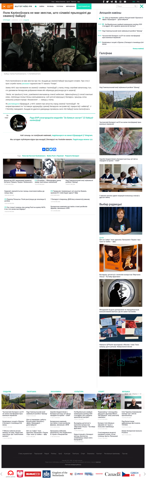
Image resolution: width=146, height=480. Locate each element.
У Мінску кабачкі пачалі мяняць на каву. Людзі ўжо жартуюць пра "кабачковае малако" (12, 433)
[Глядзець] (36, 180)
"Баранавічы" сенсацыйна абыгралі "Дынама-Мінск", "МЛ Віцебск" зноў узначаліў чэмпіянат (108, 414)
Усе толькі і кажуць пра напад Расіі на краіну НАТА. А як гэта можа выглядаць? (25, 208)
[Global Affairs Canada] (102, 474)
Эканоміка (56, 392)
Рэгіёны (53, 454)
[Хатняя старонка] (23, 6)
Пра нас (125, 454)
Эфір (78, 1)
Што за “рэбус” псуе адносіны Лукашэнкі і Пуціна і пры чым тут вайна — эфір (37, 432)
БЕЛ (134, 2)
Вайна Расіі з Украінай (55, 156)
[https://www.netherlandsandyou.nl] (44, 474)
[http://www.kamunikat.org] (78, 474)
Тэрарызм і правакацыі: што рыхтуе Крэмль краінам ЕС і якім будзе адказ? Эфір (69, 192)
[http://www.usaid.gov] (67, 474)
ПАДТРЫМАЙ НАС (84, 6)
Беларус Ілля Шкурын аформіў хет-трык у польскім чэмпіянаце (106, 425)
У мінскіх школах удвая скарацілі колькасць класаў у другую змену (119, 196)
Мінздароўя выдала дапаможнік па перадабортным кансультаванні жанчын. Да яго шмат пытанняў (119, 311)
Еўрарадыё (6, 20)
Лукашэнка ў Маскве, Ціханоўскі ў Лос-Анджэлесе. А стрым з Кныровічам (61, 432)
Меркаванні (70, 6)
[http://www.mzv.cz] (88, 474)
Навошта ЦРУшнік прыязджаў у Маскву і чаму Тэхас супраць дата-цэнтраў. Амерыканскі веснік (119, 346)
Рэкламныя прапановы (112, 454)
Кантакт (99, 454)
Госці (53, 1)
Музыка (126, 392)
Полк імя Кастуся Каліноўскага (33, 156)
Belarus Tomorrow (60, 1)
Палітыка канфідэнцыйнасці (73, 464)
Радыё (46, 454)
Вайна (42, 6)
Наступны (145, 474)
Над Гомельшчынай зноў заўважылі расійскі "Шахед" (79, 181)
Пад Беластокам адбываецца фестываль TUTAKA (131, 423)
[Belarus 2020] (22, 474)
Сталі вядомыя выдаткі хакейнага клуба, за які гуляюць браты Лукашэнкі (108, 434)
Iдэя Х (68, 1)
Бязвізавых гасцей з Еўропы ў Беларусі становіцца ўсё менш (123, 43)
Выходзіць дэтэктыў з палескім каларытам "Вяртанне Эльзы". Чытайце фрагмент (119, 276)
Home (36, 6)
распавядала (13, 104)
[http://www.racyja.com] (60, 474)
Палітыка (31, 392)
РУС (138, 2)
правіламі (98, 462)
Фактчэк (73, 1)
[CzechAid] (119, 474)
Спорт (101, 392)
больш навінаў (138, 49)
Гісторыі (60, 6)
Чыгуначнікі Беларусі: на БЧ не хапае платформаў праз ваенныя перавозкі (121, 36)
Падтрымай (38, 454)
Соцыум (26, 20)
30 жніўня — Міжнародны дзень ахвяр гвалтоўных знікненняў (48, 181)
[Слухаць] (103, 237)
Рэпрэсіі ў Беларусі (72, 156)
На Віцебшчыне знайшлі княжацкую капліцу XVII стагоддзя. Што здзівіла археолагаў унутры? (122, 25)
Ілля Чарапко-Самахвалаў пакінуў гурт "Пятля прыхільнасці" (131, 413)
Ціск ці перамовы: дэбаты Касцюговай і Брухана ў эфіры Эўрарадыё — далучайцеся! (122, 18)
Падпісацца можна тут (82, 139)
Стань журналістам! (25, 454)
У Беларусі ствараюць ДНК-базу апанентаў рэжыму (70, 199)
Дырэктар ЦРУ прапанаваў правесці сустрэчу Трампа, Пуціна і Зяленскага (18, 181)
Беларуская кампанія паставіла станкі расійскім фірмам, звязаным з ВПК (69, 207)
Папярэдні (1, 474)
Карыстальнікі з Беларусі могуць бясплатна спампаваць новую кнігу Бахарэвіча (83, 437)
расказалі (26, 84)
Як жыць (50, 6)
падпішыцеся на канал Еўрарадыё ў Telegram (72, 135)
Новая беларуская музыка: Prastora (132, 432)
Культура (78, 392)
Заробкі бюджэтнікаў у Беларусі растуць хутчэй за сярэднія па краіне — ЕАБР (118, 160)
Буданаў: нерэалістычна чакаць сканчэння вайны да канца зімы (24, 192)
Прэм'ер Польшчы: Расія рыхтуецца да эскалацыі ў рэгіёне (25, 200)
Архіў (60, 454)
